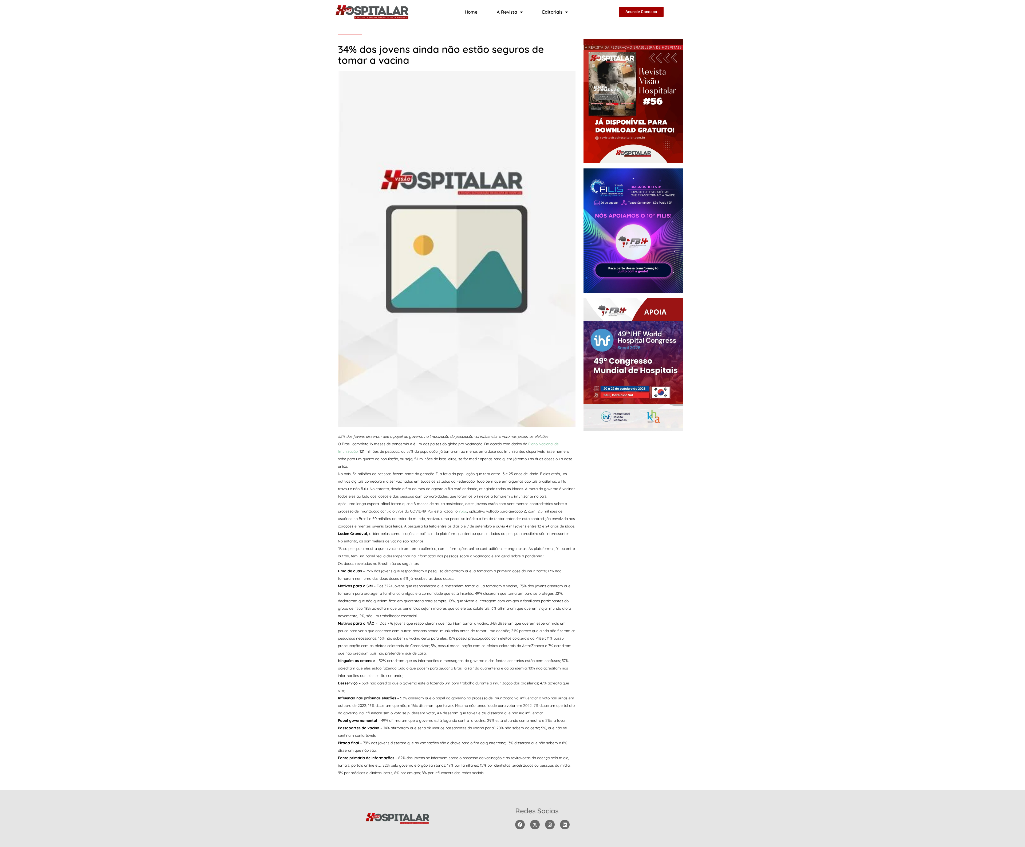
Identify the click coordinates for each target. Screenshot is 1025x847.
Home (471, 12)
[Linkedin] (565, 824)
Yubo (463, 511)
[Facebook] (520, 824)
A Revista (507, 12)
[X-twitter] (535, 824)
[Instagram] (550, 824)
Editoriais (552, 12)
